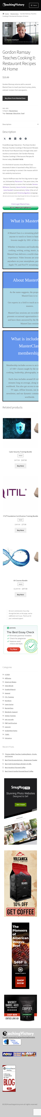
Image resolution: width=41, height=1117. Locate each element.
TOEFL (7, 734)
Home (7, 14)
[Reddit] (26, 138)
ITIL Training (9, 697)
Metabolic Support (11, 712)
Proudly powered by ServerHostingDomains (19, 1037)
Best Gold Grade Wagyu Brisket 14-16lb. (18, 764)
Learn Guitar (9, 704)
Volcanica (8, 738)
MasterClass (14, 14)
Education (16, 113)
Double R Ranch (10, 689)
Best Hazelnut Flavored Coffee (15, 767)
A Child (7, 675)
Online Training (10, 716)
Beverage (9, 113)
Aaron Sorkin (21, 187)
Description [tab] (7, 124)
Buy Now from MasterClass (15, 98)
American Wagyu (10, 682)
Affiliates (8, 678)
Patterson (19, 181)
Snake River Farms (11, 731)
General (7, 693)
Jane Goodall (8, 190)
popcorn (8, 727)
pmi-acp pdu (9, 719)
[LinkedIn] (15, 138)
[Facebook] (10, 138)
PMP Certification (11, 723)
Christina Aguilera (23, 193)
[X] (5, 138)
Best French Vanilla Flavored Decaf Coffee (19, 771)
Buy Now (20, 466)
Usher (27, 190)
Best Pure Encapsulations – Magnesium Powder (21, 760)
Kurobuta (8, 701)
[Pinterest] (20, 138)
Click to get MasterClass (20, 204)
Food (22, 113)
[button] (35, 25)
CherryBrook (9, 686)
